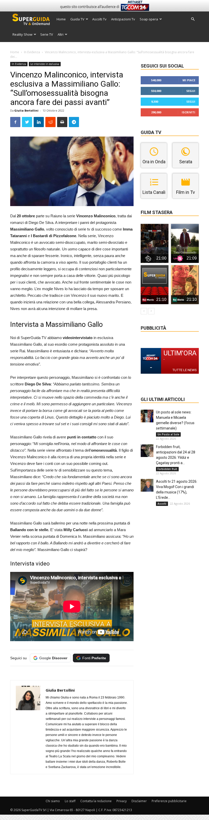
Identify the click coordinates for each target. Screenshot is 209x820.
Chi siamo (53, 801)
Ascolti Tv (99, 19)
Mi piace (188, 80)
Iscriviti (188, 112)
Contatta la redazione (96, 801)
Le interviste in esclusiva (44, 64)
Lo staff (70, 801)
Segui (190, 91)
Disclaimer (139, 801)
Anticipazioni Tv (123, 19)
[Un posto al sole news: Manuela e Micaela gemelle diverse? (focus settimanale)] (147, 416)
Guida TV (77, 19)
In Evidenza (32, 52)
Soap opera (149, 19)
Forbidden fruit (167, 469)
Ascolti (162, 503)
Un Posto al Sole (168, 434)
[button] (193, 19)
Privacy (121, 801)
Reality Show (22, 34)
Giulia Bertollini (26, 110)
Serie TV (46, 34)
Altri (60, 34)
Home (61, 19)
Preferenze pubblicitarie (169, 801)
